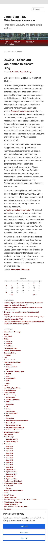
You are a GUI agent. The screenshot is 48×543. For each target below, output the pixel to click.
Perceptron (10, 418)
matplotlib (9, 486)
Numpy (8, 488)
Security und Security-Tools (13, 490)
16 (17, 288)
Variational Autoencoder (14, 430)
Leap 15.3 (9, 453)
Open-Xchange (9, 437)
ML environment (11, 413)
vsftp (7, 383)
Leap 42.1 (9, 462)
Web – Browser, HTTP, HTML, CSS (15, 507)
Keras (8, 409)
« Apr (11, 295)
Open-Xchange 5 (12, 439)
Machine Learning (10, 395)
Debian (6, 339)
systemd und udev (10, 497)
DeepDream (10, 404)
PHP (7, 376)
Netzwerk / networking (11, 432)
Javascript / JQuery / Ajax (15, 371)
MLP (7, 416)
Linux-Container (9, 392)
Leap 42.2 (9, 465)
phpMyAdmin (10, 378)
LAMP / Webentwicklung (12, 362)
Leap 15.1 (9, 448)
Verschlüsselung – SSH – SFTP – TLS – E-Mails (20, 500)
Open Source (8, 434)
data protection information (19, 209)
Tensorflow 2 (10, 423)
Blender (6, 334)
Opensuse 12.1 (11, 469)
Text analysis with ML (13, 425)
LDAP (6, 385)
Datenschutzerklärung (21, 110)
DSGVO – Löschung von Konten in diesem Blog (18, 64)
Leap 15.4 (9, 455)
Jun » (34, 295)
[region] (24, 526)
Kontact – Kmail (9, 360)
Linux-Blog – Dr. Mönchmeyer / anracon (19, 18)
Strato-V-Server (9, 495)
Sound (6, 493)
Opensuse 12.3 (11, 474)
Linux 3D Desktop (10, 390)
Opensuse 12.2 (11, 472)
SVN (7, 381)
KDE (5, 357)
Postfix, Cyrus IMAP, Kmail (13, 481)
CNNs (8, 402)
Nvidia (8, 355)
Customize (24, 532)
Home (7, 42)
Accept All (24, 526)
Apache (8, 364)
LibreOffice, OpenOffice (12, 388)
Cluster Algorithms (12, 399)
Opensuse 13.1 (11, 476)
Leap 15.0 (9, 446)
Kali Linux (9, 346)
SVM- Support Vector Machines (17, 420)
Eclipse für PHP (11, 367)
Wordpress (7, 509)
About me (17, 42)
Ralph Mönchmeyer (26, 72)
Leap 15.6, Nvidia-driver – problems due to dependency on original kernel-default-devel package (24, 322)
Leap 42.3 (9, 467)
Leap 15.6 (9, 460)
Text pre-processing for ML (15, 427)
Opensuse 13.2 (11, 479)
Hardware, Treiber (10, 353)
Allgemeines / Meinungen (20, 269)
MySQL (8, 374)
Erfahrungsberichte (10, 348)
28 (6, 292)
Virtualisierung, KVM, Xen (13, 502)
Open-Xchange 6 (12, 441)
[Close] (45, 512)
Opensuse (7, 444)
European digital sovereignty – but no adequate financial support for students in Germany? (23, 304)
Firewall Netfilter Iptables (12, 350)
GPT (7, 406)
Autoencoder (10, 397)
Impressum (30, 42)
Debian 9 (9, 343)
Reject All (24, 538)
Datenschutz (10, 44)
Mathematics (10, 411)
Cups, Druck (8, 336)
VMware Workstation (11, 504)
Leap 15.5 (9, 458)
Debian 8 (9, 341)
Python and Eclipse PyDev (13, 483)
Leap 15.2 (9, 451)
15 (12, 288)
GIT (7, 369)
